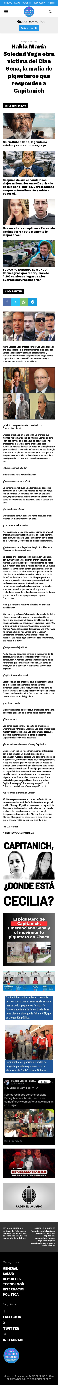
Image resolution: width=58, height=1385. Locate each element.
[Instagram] (4, 1334)
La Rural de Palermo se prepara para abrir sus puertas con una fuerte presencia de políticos (15, 1234)
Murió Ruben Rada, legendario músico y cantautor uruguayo (25, 143)
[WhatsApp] (24, 302)
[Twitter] (15, 302)
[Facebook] (7, 302)
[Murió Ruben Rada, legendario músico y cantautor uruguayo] (29, 126)
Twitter (11, 1328)
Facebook (12, 1317)
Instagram (13, 1340)
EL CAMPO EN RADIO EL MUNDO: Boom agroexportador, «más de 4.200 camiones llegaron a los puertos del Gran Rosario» (26, 275)
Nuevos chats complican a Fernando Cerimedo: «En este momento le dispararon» (29, 232)
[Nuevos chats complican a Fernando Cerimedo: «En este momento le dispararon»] (29, 212)
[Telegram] (32, 302)
